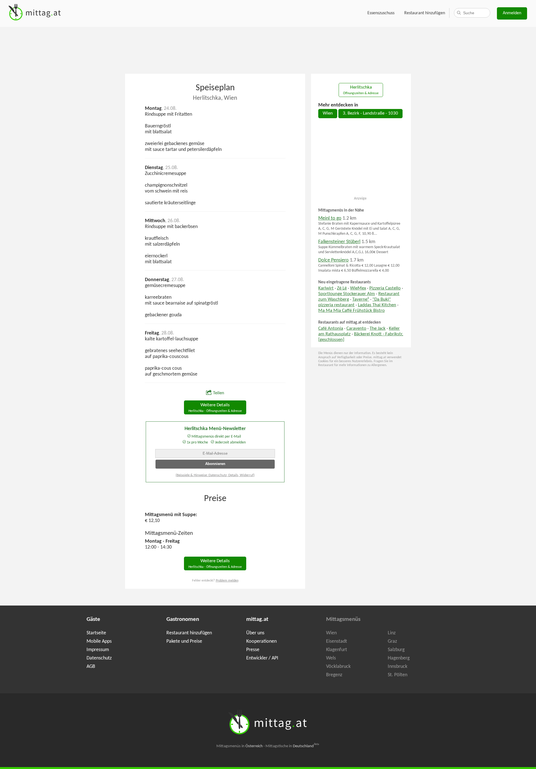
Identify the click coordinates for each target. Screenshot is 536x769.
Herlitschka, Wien (215, 98)
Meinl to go (329, 218)
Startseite (96, 633)
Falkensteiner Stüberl (339, 241)
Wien (328, 113)
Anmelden (512, 13)
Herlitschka (361, 90)
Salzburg (396, 649)
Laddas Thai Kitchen (377, 305)
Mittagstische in (292, 746)
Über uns (255, 633)
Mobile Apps (99, 641)
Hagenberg (399, 658)
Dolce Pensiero (333, 260)
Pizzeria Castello (385, 288)
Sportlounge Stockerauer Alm (346, 294)
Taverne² (360, 299)
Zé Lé (342, 288)
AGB (91, 666)
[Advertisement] (268, 49)
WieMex (358, 288)
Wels (331, 658)
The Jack (378, 328)
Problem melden (227, 580)
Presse (252, 649)
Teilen (218, 393)
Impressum (98, 649)
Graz (392, 641)
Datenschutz (99, 658)
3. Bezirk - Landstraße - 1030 (370, 113)
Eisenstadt (336, 641)
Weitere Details (215, 408)
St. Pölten (397, 675)
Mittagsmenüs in (239, 746)
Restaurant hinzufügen (424, 13)
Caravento (356, 328)
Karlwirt (326, 288)
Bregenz (334, 675)
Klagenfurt (336, 649)
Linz (392, 633)
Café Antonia (330, 328)
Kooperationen (261, 641)
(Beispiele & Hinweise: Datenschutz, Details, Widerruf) (215, 475)
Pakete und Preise (184, 641)
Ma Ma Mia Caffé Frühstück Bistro (351, 310)
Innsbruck (397, 666)
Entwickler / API (262, 658)
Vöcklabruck (338, 666)
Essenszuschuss (380, 13)
